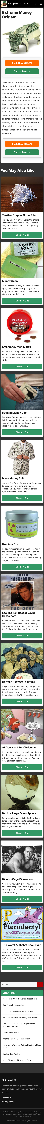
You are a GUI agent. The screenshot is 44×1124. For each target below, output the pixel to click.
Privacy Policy (8, 1102)
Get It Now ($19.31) (22, 63)
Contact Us (6, 1098)
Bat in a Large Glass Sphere (19, 813)
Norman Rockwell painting (18, 681)
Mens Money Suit (13, 478)
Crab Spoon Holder (10, 1033)
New (26, 4)
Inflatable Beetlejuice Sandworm (16, 1039)
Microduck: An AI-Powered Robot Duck (19, 999)
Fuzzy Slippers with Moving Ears (16, 1060)
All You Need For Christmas (19, 747)
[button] (20, 4)
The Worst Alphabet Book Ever (21, 945)
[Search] (40, 984)
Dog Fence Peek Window (13, 1005)
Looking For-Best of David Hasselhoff (18, 614)
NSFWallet (9, 1080)
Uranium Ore (10, 544)
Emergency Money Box (16, 346)
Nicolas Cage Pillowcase (17, 879)
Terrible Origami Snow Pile (19, 215)
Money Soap (10, 281)
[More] (41, 3)
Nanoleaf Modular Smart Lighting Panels (20, 1017)
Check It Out (22, 235)
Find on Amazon (22, 71)
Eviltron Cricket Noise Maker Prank (17, 1011)
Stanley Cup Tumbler (11, 1054)
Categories (13, 4)
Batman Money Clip (14, 412)
